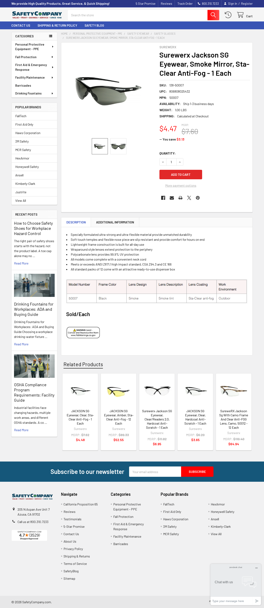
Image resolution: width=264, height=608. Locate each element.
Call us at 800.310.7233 (33, 522)
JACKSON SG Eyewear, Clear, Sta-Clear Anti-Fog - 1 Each (80, 417)
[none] (109, 90)
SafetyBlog (71, 571)
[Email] (172, 198)
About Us (70, 541)
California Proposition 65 (81, 504)
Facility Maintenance (30, 77)
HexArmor (22, 158)
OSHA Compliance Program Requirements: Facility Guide (34, 392)
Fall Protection (26, 57)
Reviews (166, 3)
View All (20, 200)
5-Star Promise (74, 526)
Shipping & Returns (77, 556)
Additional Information (115, 222)
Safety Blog (94, 25)
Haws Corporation (27, 133)
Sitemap (69, 578)
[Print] (180, 198)
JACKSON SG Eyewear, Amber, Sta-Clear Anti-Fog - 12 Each (118, 417)
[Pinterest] (198, 198)
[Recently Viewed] (229, 15)
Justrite (20, 192)
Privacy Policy (73, 549)
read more (21, 263)
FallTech (20, 116)
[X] (189, 198)
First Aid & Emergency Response (31, 67)
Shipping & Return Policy (57, 25)
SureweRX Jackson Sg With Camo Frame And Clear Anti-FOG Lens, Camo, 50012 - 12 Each (233, 419)
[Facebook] (163, 198)
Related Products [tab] (83, 364)
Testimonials (72, 519)
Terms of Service (75, 563)
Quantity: (167, 153)
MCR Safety (23, 150)
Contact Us (20, 25)
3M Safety (22, 141)
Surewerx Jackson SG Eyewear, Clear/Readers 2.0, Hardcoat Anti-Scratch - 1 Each (157, 419)
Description (76, 222)
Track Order (185, 3)
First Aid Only (24, 124)
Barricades (23, 85)
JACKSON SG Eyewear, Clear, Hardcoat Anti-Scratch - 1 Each (195, 417)
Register (247, 3)
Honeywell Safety (27, 167)
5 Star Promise (146, 3)
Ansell (19, 175)
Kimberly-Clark (25, 183)
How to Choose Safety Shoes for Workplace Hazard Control (33, 228)
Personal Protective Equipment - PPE (29, 47)
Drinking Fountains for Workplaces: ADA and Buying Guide (33, 309)
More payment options (180, 185)
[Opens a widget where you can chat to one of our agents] (236, 584)
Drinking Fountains (28, 93)
